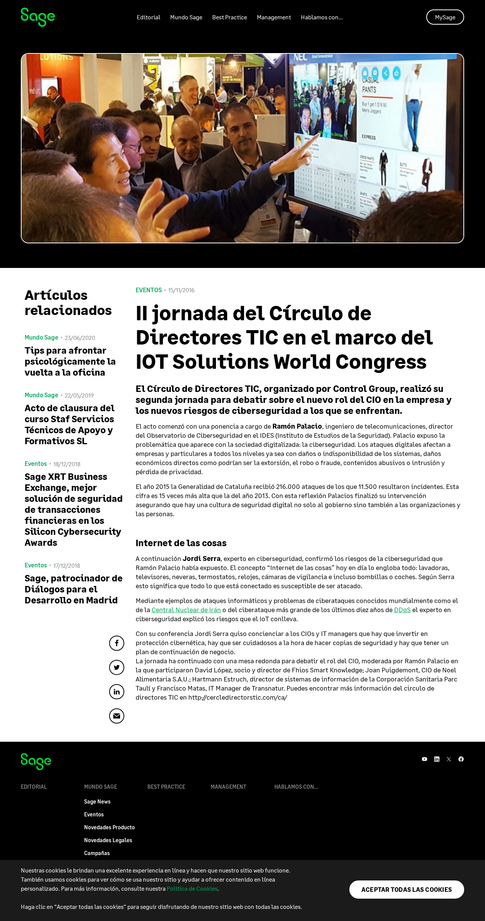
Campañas (97, 853)
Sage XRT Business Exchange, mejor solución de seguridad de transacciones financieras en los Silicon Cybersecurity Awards (74, 509)
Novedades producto (109, 827)
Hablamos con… (322, 16)
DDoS (402, 609)
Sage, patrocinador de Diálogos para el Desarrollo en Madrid (74, 588)
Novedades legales (108, 840)
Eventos (149, 290)
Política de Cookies (192, 888)
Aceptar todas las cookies (406, 889)
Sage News (97, 801)
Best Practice (229, 16)
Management (274, 16)
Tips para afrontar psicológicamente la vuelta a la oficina (70, 361)
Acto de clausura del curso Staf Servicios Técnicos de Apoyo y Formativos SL (69, 424)
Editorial (148, 16)
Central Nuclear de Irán (186, 609)
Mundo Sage (186, 16)
